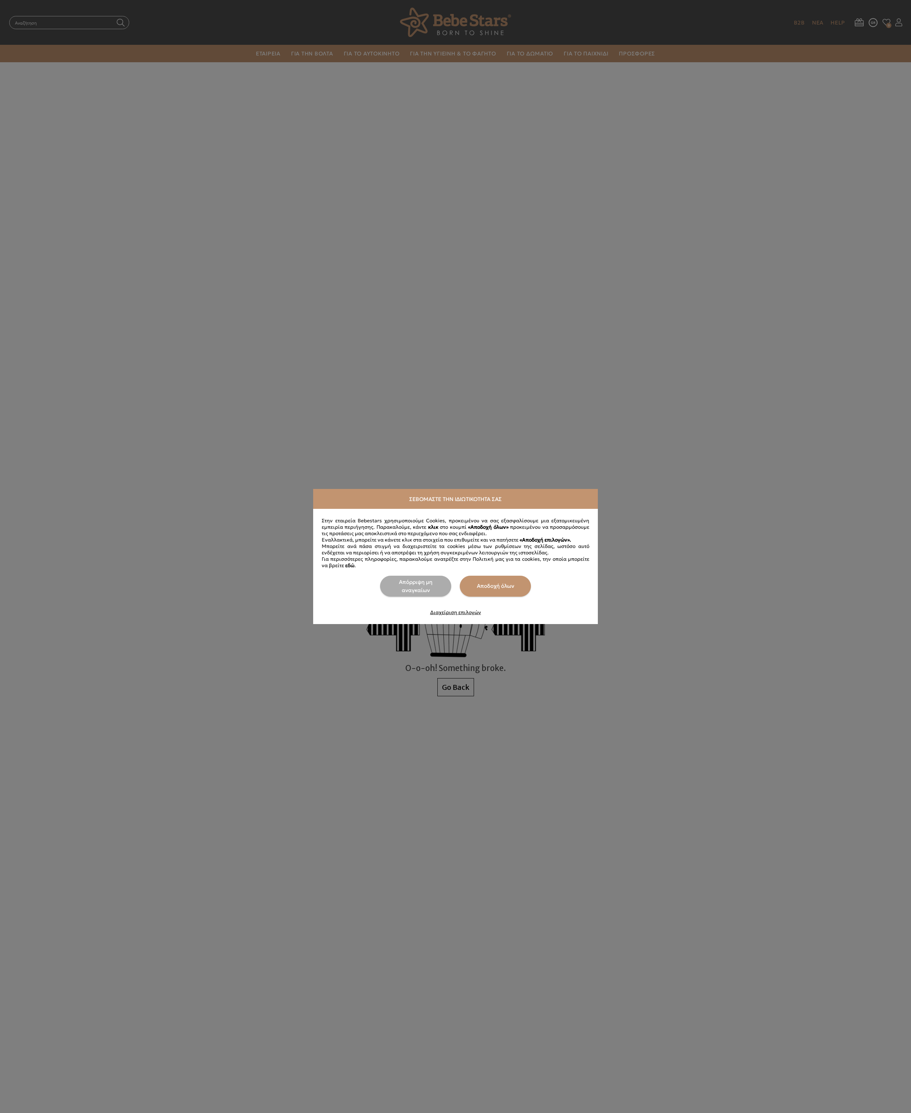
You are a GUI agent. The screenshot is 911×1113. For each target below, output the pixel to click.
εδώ (349, 565)
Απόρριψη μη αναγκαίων (415, 586)
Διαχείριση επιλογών (455, 612)
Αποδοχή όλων (495, 585)
